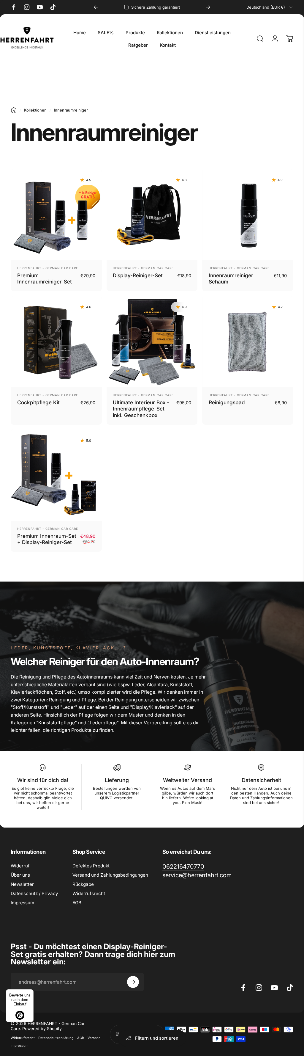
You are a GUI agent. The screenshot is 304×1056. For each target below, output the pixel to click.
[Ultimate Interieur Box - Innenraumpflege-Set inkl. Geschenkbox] (152, 341)
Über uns (20, 875)
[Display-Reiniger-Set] (152, 214)
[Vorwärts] (208, 7)
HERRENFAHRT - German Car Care (47, 268)
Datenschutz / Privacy (34, 893)
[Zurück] (95, 7)
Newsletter (22, 884)
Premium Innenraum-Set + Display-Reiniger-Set (46, 539)
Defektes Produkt (91, 866)
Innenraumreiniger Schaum (231, 278)
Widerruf (20, 866)
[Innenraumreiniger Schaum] (247, 214)
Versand (94, 1038)
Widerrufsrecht (88, 893)
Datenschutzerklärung (56, 1038)
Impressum (22, 902)
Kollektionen (35, 110)
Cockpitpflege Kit (38, 402)
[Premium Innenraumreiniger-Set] (56, 214)
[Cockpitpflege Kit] (56, 341)
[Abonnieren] (133, 982)
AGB (76, 902)
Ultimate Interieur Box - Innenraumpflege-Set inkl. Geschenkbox (141, 408)
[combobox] (269, 7)
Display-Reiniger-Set (138, 275)
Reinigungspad (227, 402)
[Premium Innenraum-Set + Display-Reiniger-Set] (56, 475)
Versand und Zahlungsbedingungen (110, 875)
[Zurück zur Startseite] (14, 110)
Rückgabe (83, 884)
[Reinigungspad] (247, 341)
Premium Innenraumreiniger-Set (44, 278)
